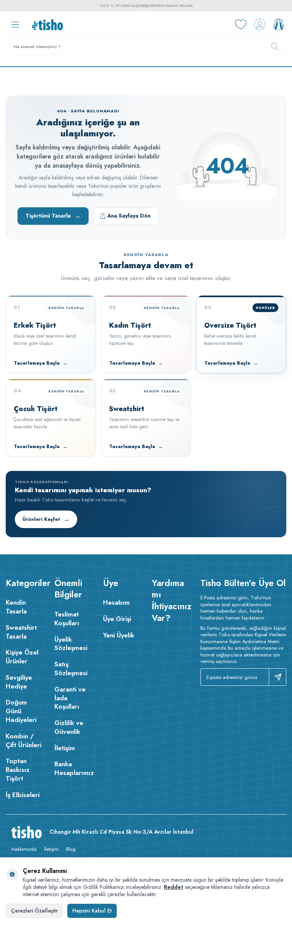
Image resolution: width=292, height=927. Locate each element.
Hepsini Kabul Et (92, 910)
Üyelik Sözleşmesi (70, 644)
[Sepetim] (278, 24)
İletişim (64, 747)
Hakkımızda (23, 849)
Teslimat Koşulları (66, 619)
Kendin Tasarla (16, 607)
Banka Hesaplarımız (73, 768)
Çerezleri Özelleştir (34, 910)
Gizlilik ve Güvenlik (68, 727)
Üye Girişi (117, 618)
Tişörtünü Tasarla (53, 215)
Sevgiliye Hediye (19, 682)
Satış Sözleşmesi (70, 668)
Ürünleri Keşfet (46, 519)
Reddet (173, 887)
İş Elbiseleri (23, 794)
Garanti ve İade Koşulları (70, 698)
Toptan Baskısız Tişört (18, 769)
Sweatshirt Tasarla (21, 632)
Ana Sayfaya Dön (129, 215)
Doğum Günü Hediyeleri (21, 711)
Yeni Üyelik (118, 635)
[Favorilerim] (240, 24)
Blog (71, 849)
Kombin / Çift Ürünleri (23, 740)
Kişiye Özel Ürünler (22, 657)
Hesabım (116, 602)
